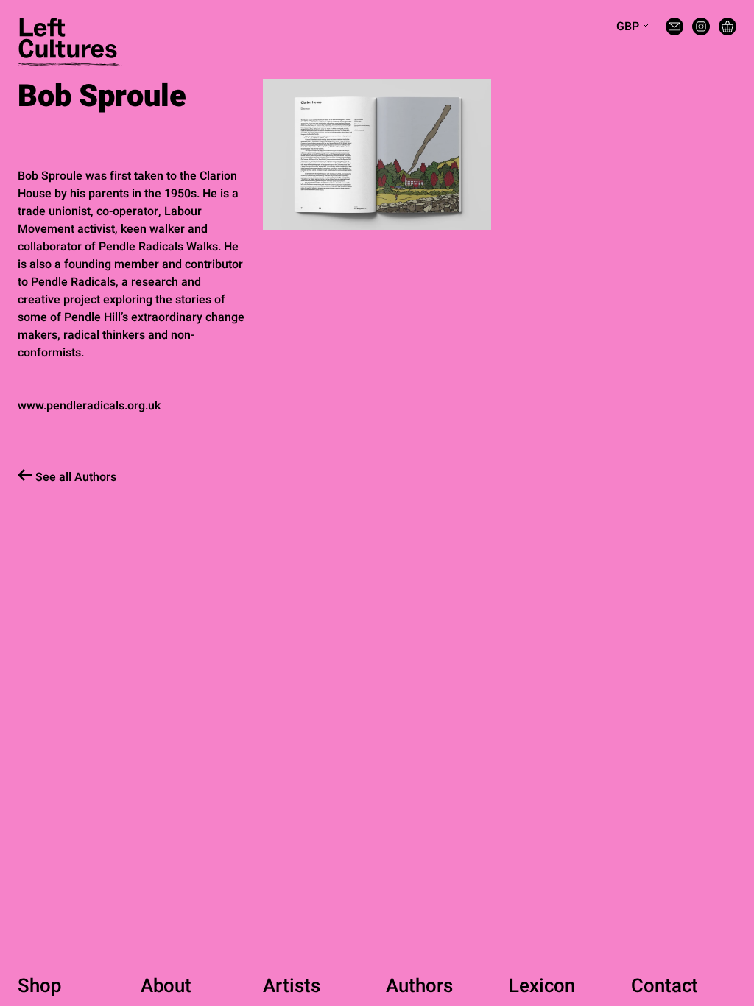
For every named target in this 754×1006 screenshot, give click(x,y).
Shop (39, 986)
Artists (291, 986)
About (166, 986)
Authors (419, 986)
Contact (664, 986)
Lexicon (542, 986)
